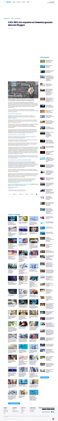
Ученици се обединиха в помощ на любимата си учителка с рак (50, 318)
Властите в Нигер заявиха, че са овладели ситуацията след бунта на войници (50, 122)
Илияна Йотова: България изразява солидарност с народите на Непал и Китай (49, 298)
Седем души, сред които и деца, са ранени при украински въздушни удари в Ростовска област (50, 265)
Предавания (23, 410)
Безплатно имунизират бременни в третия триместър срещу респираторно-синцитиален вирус (33, 362)
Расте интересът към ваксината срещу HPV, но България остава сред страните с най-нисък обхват (12, 397)
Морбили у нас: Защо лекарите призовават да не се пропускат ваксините (33, 351)
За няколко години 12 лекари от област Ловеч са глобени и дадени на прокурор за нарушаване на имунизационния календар (23, 259)
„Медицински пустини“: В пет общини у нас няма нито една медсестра (23, 306)
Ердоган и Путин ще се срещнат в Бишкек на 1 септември (50, 179)
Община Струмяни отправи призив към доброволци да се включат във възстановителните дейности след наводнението (49, 92)
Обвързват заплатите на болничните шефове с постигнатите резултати (23, 296)
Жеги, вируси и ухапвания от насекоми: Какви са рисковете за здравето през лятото (12, 351)
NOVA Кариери (32, 410)
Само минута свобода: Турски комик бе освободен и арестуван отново (50, 153)
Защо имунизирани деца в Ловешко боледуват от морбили (23, 245)
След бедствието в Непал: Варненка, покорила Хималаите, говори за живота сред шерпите (50, 351)
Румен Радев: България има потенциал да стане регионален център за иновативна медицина (23, 317)
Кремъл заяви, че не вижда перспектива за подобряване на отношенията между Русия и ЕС (50, 100)
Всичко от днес (6, 410)
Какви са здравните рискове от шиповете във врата (12, 361)
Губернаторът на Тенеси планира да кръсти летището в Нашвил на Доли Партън (50, 141)
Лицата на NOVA (14, 410)
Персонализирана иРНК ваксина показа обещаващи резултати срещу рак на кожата (12, 283)
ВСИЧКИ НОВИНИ (44, 377)
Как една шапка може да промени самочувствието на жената (50, 371)
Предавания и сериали (15, 411)
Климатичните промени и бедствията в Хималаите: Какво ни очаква (50, 339)
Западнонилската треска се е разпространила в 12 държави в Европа (12, 257)
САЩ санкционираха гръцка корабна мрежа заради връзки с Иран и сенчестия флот (50, 166)
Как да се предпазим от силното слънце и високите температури (33, 295)
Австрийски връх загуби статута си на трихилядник (50, 116)
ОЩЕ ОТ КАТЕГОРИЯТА (14, 403)
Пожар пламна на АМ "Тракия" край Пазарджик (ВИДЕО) (49, 111)
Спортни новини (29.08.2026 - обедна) (49, 227)
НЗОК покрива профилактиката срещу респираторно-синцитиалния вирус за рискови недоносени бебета (23, 362)
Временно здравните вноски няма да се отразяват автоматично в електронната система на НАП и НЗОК (23, 271)
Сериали (22, 411)
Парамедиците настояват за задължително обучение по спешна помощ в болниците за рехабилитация (12, 246)
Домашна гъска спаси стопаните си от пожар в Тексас (50, 61)
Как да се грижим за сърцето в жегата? (22, 328)
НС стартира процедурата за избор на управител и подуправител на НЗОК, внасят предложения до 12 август (33, 375)
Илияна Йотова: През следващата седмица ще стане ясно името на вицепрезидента (50, 271)
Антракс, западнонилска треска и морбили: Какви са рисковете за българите (12, 234)
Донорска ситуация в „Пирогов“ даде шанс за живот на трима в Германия (12, 317)
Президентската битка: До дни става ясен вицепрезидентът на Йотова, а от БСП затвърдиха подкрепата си (50, 78)
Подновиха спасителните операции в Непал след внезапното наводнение (50, 239)
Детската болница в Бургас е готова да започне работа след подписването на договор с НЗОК (22, 374)
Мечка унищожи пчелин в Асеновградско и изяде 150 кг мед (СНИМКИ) (50, 313)
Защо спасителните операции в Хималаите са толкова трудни (50, 345)
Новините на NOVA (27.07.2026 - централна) (23, 385)
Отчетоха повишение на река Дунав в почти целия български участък (50, 184)
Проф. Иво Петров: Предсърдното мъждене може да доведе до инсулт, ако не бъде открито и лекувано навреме (33, 397)
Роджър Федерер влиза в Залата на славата (50, 147)
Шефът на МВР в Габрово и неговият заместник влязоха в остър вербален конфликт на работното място (49, 211)
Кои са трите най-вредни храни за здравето (22, 396)
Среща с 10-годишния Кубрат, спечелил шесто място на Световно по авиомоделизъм (49, 358)
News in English (32, 411)
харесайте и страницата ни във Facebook (18, 185)
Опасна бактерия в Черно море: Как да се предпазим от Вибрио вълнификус (22, 351)
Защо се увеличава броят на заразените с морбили (33, 257)
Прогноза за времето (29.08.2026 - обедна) (50, 222)
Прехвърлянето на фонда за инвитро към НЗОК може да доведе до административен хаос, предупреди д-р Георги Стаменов (12, 329)
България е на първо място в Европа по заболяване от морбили (33, 270)
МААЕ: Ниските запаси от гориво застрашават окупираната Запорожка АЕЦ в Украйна (50, 134)
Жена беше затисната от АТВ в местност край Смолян (50, 71)
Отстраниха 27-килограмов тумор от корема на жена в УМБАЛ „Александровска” (33, 306)
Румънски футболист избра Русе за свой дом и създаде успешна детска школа (50, 365)
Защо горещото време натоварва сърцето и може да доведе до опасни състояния (33, 328)
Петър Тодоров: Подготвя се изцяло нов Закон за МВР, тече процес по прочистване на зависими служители (50, 324)
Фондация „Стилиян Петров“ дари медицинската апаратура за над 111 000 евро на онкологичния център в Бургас (33, 284)
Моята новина (6, 411)
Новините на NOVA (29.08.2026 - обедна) (49, 233)
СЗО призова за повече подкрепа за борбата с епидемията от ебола (23, 340)
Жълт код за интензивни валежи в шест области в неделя (50, 128)
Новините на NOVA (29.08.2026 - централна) (49, 66)
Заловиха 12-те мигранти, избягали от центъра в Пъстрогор (50, 251)
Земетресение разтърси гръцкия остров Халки (49, 85)
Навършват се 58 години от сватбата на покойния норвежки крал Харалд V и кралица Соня (50, 172)
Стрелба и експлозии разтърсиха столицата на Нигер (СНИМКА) (49, 284)
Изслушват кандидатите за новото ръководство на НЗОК (23, 233)
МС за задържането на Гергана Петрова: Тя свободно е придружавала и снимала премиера (50, 257)
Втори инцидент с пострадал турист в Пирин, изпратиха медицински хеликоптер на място (50, 278)
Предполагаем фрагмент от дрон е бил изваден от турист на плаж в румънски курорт (50, 159)
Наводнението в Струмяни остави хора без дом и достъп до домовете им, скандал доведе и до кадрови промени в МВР (50, 332)
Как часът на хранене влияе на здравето (12, 306)
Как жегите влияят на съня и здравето (12, 295)
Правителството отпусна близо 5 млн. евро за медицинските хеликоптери (33, 223)
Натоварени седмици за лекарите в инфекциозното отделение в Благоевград (12, 271)
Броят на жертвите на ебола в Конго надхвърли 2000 (33, 316)
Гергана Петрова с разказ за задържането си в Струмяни (49, 246)
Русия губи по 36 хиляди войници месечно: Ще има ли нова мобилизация (50, 204)
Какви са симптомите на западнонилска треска (23, 222)
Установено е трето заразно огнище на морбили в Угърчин (33, 340)
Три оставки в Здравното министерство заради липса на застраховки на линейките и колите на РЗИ (33, 246)
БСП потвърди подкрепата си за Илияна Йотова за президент (49, 198)
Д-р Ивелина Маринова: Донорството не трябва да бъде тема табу (33, 386)
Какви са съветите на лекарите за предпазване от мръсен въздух (23, 283)
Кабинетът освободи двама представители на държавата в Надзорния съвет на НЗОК (12, 374)
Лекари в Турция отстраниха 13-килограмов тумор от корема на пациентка (12, 223)
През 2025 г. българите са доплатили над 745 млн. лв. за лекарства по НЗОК (12, 341)
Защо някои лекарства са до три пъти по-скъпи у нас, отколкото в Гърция (12, 386)
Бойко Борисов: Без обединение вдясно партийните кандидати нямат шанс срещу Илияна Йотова (50, 191)
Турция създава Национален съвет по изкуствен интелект (49, 106)
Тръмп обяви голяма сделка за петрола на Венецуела (50, 217)
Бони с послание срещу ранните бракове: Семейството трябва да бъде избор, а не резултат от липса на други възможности (50, 306)
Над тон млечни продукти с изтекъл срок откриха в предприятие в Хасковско (49, 291)
